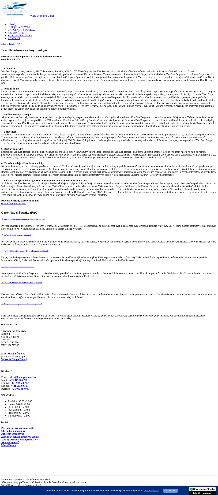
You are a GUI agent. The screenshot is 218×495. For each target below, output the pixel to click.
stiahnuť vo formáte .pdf (13, 203)
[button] (109, 219)
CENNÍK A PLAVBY (19, 27)
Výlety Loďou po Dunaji (41, 15)
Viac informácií (151, 490)
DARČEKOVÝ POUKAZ (22, 29)
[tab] (109, 219)
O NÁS (11, 24)
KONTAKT (14, 38)
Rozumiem (170, 490)
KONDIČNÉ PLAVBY (20, 35)
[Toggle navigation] (2, 19)
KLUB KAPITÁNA (12, 43)
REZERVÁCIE (16, 32)
